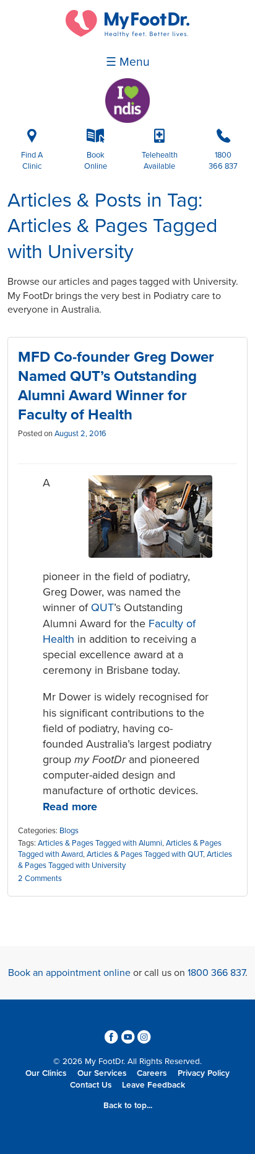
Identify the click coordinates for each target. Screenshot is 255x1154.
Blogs (69, 831)
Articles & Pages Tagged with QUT (145, 854)
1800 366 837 (216, 973)
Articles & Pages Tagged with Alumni (100, 843)
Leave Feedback (153, 1085)
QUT (102, 607)
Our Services (101, 1073)
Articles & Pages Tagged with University (125, 859)
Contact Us (90, 1085)
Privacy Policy (204, 1073)
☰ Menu (128, 62)
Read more (70, 806)
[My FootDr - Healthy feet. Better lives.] (127, 34)
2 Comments (40, 878)
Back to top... (127, 1106)
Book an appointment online (69, 973)
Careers (151, 1073)
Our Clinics (45, 1073)
